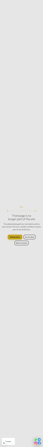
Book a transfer (21, 243)
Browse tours (15, 237)
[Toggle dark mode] (4, 443)
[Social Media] (37, 441)
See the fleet (29, 237)
